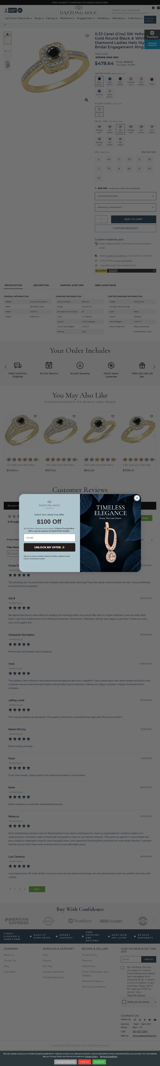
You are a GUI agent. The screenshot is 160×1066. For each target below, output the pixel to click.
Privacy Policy (91, 1056)
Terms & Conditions (108, 1056)
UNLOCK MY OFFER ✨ (49, 547)
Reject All (84, 1062)
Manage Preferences (65, 1062)
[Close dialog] (137, 498)
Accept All (99, 1062)
